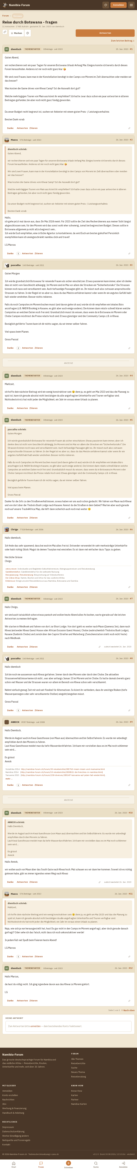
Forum (5, 15)
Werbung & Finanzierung (14, 1108)
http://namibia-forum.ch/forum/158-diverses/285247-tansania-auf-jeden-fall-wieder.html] (63, 775)
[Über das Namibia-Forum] (5, 5)
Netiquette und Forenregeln (16, 1140)
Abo (4, 1104)
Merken (16, 33)
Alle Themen (77, 1059)
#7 (131, 598)
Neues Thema (78, 1072)
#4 (131, 375)
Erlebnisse (10, 581)
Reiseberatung (78, 1076)
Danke (10, 128)
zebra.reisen (11, 568)
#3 (131, 265)
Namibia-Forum (19, 5)
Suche (74, 1067)
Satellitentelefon (13, 571)
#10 (130, 812)
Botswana (18, 16)
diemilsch (16, 49)
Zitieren (33, 128)
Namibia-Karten (79, 1104)
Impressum (8, 1127)
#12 (130, 968)
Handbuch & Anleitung (13, 1112)
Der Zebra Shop (13, 578)
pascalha (16, 265)
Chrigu (14, 529)
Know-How (76, 1090)
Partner (75, 1099)
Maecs (14, 139)
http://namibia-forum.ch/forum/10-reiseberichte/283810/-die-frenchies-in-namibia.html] (62, 772)
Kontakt (6, 1144)
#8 (131, 658)
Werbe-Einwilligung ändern (15, 1135)
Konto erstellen (10, 1095)
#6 (131, 529)
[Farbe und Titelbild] (27, 33)
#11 (130, 893)
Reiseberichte (78, 1063)
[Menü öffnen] (131, 5)
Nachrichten (8, 1099)
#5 (131, 419)
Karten (74, 1095)
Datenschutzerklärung (13, 1131)
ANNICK (15, 722)
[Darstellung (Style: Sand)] (105, 5)
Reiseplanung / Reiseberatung (19, 575)
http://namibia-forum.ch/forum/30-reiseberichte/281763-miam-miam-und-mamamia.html (63, 769)
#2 (131, 139)
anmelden (35, 1026)
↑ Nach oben (128, 1010)
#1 (131, 49)
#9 (131, 721)
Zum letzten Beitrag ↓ (123, 40)
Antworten (105, 33)
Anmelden (118, 5)
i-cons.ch (54, 1154)
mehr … (9, 778)
